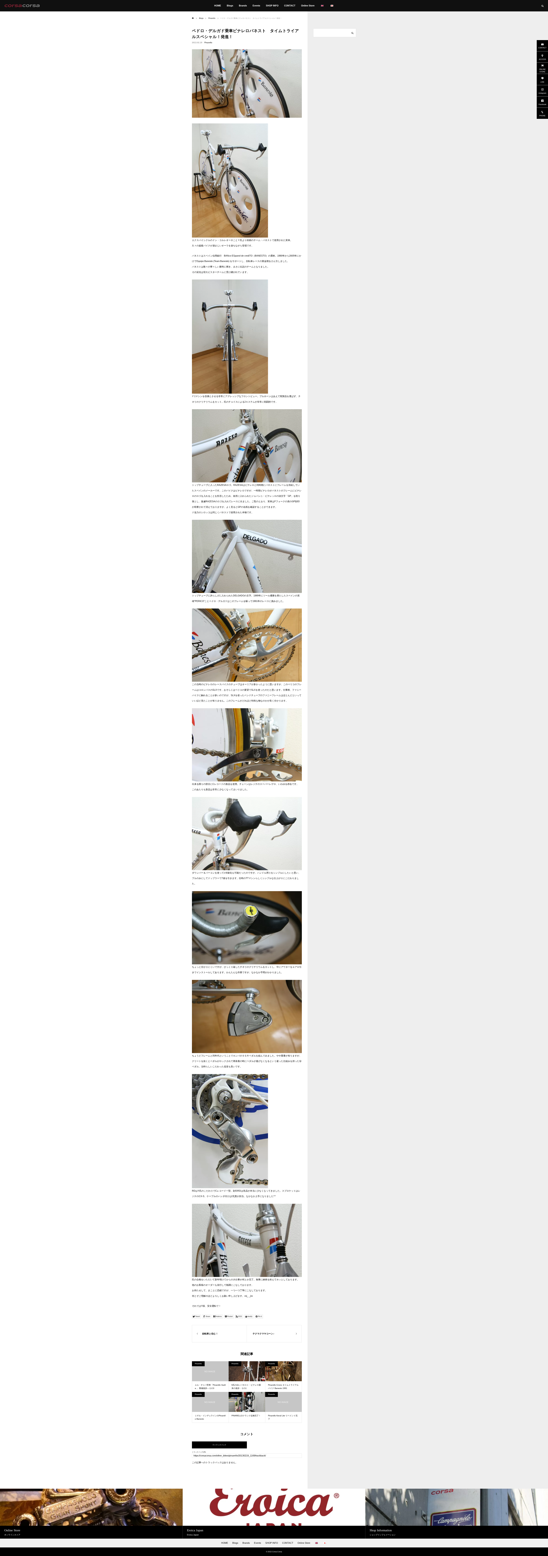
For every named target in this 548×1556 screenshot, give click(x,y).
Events (256, 5)
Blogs (230, 5)
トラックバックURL (199, 1452)
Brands (243, 5)
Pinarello (208, 42)
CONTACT (289, 5)
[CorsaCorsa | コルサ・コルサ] (22, 5)
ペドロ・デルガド (218, 601)
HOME (217, 5)
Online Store (308, 5)
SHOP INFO (272, 5)
